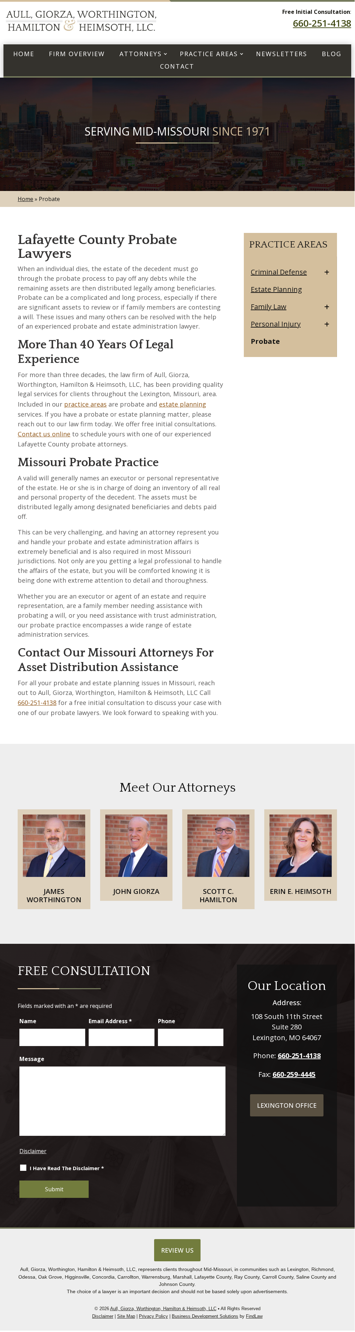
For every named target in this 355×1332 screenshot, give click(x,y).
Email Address (110, 1021)
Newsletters (281, 54)
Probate (265, 341)
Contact (177, 66)
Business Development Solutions (205, 1316)
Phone (166, 1021)
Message (31, 1059)
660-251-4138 (322, 23)
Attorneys (140, 54)
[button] (348, 1289)
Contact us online (44, 434)
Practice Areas (209, 54)
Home (23, 54)
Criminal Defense (279, 272)
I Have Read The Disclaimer (67, 1168)
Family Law (268, 306)
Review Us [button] (177, 1250)
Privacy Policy (153, 1316)
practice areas (85, 404)
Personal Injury (276, 324)
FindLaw (254, 1316)
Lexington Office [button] (287, 1105)
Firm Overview (77, 54)
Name (27, 1021)
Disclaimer (32, 1151)
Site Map (126, 1316)
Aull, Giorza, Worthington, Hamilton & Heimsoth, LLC (163, 1308)
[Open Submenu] (327, 272)
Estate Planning (276, 289)
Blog (331, 54)
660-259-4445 (294, 1074)
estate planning (182, 404)
